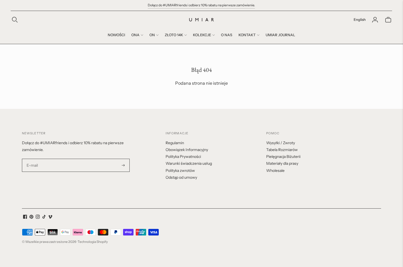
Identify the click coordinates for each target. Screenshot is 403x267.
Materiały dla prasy (282, 163)
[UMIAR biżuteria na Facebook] (25, 217)
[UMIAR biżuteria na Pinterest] (31, 217)
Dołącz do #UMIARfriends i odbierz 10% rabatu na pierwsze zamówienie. (201, 5)
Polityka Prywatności (183, 156)
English (360, 19)
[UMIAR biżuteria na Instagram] (38, 217)
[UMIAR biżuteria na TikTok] (44, 217)
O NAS (226, 35)
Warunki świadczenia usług (189, 163)
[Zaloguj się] (375, 20)
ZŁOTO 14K (174, 35)
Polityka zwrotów (180, 170)
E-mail (32, 159)
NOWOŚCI (116, 35)
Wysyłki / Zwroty (280, 142)
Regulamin (175, 142)
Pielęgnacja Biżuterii (283, 156)
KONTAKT (247, 35)
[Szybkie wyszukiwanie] (15, 20)
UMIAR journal (280, 35)
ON (152, 35)
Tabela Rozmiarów (282, 149)
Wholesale (275, 170)
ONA (135, 35)
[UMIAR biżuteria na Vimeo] (50, 217)
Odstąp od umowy (181, 177)
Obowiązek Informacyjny (187, 149)
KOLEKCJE (202, 35)
